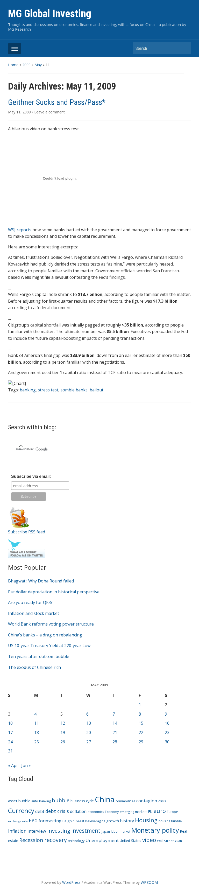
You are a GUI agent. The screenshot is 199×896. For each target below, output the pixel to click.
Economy (112, 812)
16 (167, 723)
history (127, 821)
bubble (60, 800)
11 (36, 723)
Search (184, 48)
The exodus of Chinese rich (34, 667)
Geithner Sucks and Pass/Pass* (56, 102)
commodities (125, 801)
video (149, 840)
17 (10, 732)
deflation (78, 811)
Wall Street (165, 841)
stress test (48, 390)
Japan (106, 831)
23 (167, 732)
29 (141, 742)
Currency (21, 810)
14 (114, 723)
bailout (96, 390)
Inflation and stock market (33, 613)
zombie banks (74, 390)
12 (62, 723)
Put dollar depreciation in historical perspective (54, 592)
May (38, 64)
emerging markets (133, 812)
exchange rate (18, 821)
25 (36, 742)
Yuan (178, 841)
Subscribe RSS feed (26, 532)
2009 (26, 64)
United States (130, 840)
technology (76, 841)
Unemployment (102, 840)
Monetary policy (155, 830)
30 (167, 742)
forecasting (50, 821)
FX (64, 820)
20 (88, 732)
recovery (55, 840)
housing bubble (170, 821)
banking (45, 801)
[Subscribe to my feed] (19, 517)
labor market (120, 831)
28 (114, 742)
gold (71, 820)
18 (36, 732)
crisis (162, 801)
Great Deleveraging (90, 821)
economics (96, 812)
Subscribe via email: (31, 476)
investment (86, 830)
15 (141, 723)
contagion (146, 801)
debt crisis (57, 811)
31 (10, 751)
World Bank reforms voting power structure (51, 624)
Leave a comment (49, 112)
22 (141, 732)
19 (62, 732)
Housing (146, 820)
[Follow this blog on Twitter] (26, 548)
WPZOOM (149, 882)
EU (150, 811)
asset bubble (19, 800)
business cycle (82, 800)
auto (34, 801)
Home (13, 64)
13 (88, 723)
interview (36, 831)
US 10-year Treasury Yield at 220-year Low (49, 645)
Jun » (26, 765)
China (105, 799)
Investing (58, 830)
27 (88, 742)
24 (10, 742)
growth (112, 820)
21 (114, 732)
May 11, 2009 (20, 112)
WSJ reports (19, 230)
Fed (33, 820)
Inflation (17, 831)
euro (159, 810)
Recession (31, 840)
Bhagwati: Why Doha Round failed (41, 581)
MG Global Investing (49, 14)
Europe (172, 812)
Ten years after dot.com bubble (38, 656)
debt (39, 811)
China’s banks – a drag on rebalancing (45, 635)
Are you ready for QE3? (30, 602)
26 (62, 742)
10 (10, 723)
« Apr (13, 765)
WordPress (71, 882)
